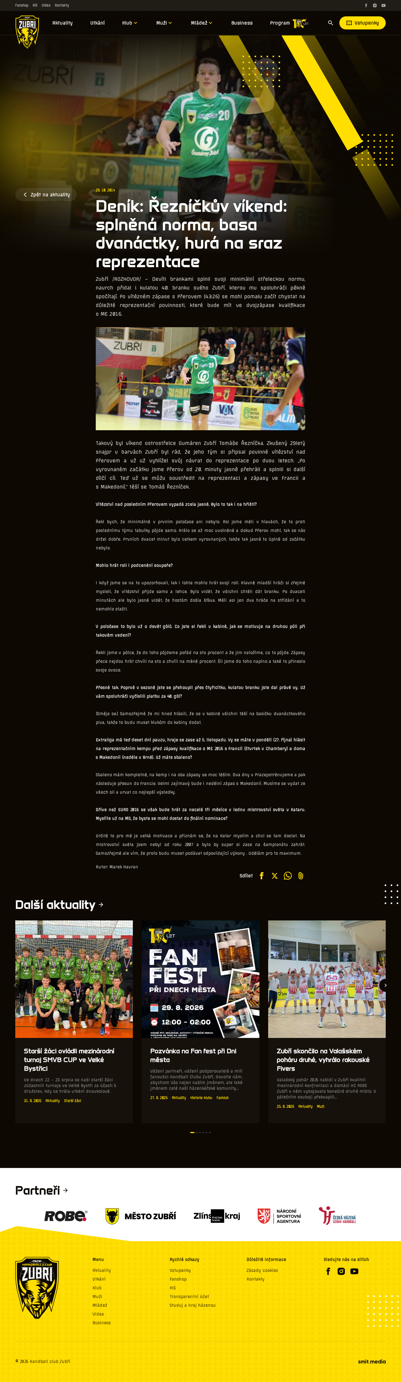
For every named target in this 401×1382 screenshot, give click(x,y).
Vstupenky (367, 23)
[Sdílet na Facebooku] (261, 875)
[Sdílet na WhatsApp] (287, 875)
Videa (46, 5)
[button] (192, 1132)
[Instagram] (375, 5)
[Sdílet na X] (274, 875)
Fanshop (21, 5)
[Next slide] (385, 985)
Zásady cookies (262, 1270)
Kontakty (62, 5)
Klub (127, 23)
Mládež (199, 23)
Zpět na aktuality (50, 194)
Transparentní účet (189, 1296)
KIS (35, 5)
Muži (161, 23)
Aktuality (62, 23)
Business (242, 23)
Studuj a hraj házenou (193, 1305)
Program (280, 23)
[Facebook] (366, 5)
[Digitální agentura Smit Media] (372, 1361)
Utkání (97, 23)
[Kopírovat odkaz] (301, 875)
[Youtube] (383, 5)
